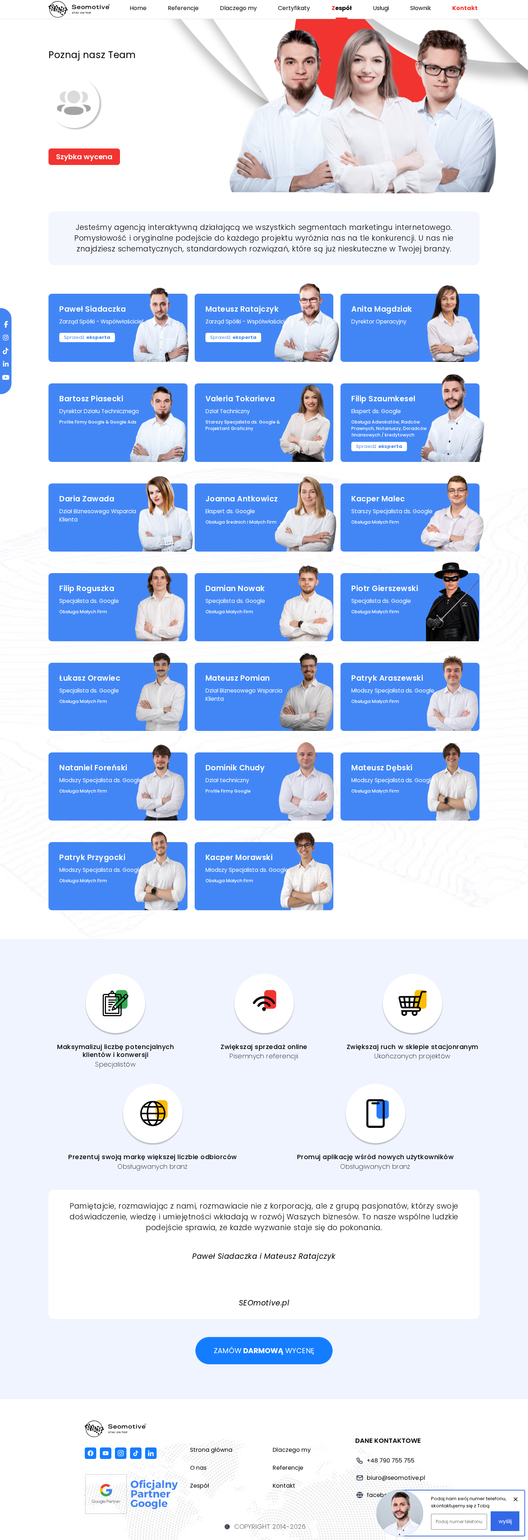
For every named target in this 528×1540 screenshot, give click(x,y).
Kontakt (465, 8)
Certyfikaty (294, 8)
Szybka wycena (84, 157)
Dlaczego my (238, 8)
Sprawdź (87, 337)
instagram (120, 1453)
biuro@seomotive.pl (396, 1478)
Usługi (381, 8)
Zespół (342, 8)
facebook (90, 1453)
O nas (198, 1468)
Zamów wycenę (264, 1351)
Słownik (420, 8)
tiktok (136, 1453)
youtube (105, 1453)
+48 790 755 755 (390, 1460)
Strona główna (211, 1450)
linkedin (151, 1453)
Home (138, 8)
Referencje (183, 8)
